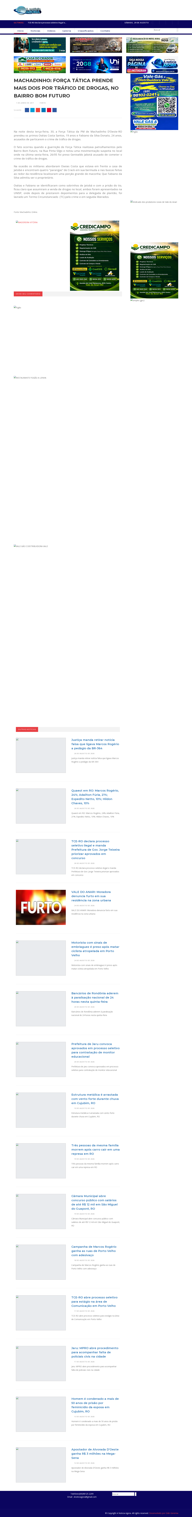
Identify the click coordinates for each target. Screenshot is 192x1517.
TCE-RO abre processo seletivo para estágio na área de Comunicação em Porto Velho (94, 1302)
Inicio (20, 30)
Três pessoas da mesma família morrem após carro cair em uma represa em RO (95, 1149)
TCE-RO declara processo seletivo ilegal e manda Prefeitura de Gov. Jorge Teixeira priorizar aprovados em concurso (95, 850)
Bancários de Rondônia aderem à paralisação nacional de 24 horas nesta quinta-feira (94, 997)
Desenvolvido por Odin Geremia (163, 1513)
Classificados (86, 30)
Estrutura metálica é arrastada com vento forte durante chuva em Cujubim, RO (95, 1099)
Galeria (66, 30)
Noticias (35, 30)
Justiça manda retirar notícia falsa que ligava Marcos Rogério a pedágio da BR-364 (95, 744)
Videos (51, 30)
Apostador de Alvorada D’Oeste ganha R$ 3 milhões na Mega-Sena (95, 1454)
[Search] (177, 30)
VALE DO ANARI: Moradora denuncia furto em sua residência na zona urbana (91, 896)
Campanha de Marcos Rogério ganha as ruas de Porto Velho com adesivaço (93, 1251)
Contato (105, 30)
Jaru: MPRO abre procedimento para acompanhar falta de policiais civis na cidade (94, 1352)
